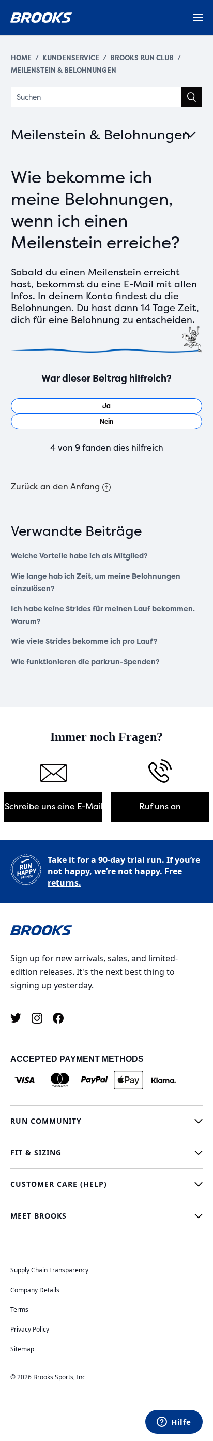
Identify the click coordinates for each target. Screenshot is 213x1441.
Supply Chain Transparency (49, 1270)
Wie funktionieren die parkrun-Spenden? (85, 661)
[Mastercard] (59, 1080)
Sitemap (22, 1349)
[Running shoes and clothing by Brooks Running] (41, 17)
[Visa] (25, 1080)
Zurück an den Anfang (55, 487)
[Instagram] (37, 1018)
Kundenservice (70, 58)
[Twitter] (15, 1018)
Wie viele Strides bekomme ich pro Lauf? (84, 641)
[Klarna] (163, 1080)
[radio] (107, 406)
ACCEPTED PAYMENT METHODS (77, 1059)
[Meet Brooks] (106, 1216)
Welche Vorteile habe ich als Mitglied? (79, 556)
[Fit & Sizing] (106, 1152)
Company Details (34, 1289)
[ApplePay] (128, 1080)
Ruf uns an (160, 807)
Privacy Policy (29, 1329)
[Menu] (198, 17)
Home (21, 58)
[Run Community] (106, 1121)
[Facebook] (58, 1018)
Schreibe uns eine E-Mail (53, 807)
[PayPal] (94, 1080)
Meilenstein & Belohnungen (63, 70)
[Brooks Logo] (106, 930)
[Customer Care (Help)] (106, 1184)
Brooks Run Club (142, 58)
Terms (19, 1309)
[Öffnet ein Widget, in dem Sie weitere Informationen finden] (174, 1423)
